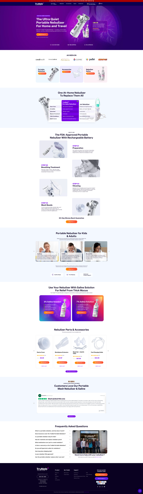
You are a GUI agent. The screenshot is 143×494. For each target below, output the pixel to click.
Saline (75, 3)
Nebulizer (62, 3)
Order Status (66, 474)
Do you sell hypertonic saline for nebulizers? (47, 448)
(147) (81, 355)
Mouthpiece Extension (43, 352)
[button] (34, 251)
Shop (56, 478)
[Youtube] (104, 486)
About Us (57, 472)
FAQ (87, 472)
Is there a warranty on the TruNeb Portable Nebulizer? (50, 445)
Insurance (76, 474)
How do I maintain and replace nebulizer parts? (48, 439)
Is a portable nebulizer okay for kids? (45, 436)
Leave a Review (89, 474)
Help (87, 476)
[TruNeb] (43, 469)
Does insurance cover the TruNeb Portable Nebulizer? (50, 433)
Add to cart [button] (44, 366)
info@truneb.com (43, 486)
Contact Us (80, 3)
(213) (99, 355)
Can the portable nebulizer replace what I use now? (49, 457)
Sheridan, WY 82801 (43, 483)
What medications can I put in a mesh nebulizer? (49, 442)
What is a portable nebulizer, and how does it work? (49, 431)
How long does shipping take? (43, 451)
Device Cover (95, 352)
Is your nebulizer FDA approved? (44, 454)
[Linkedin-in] (100, 486)
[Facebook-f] (98, 486)
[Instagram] (102, 486)
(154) (63, 356)
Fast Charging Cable (79, 352)
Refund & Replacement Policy (79, 476)
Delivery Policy (76, 478)
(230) (45, 355)
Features (56, 476)
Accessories (68, 3)
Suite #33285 (43, 482)
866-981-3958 (98, 457)
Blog (56, 474)
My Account (66, 472)
